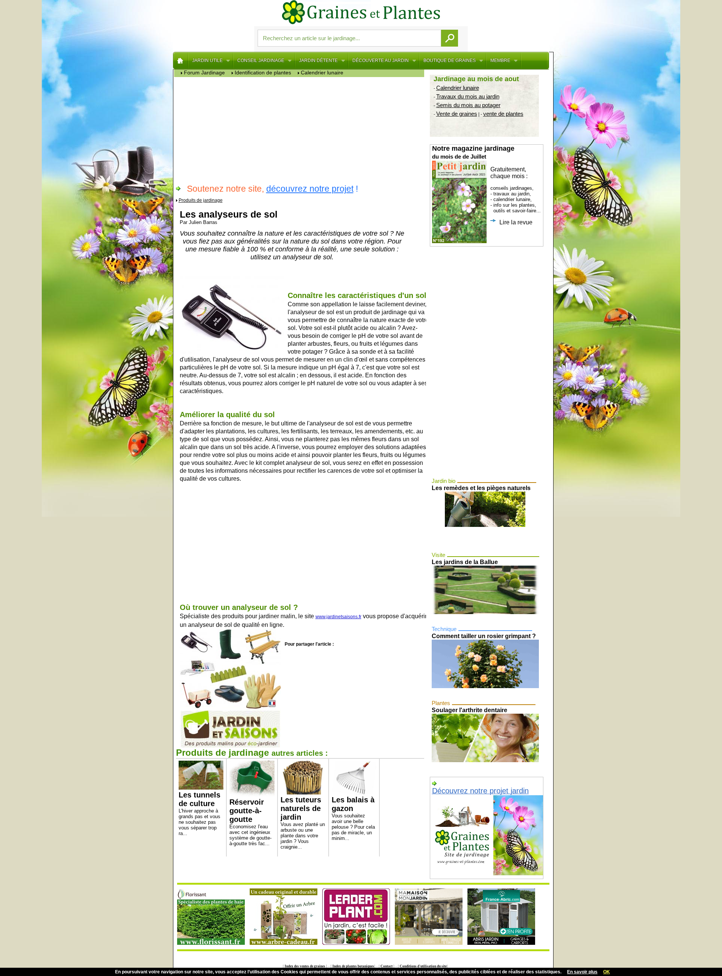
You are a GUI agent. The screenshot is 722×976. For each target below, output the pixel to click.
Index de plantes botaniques (353, 966)
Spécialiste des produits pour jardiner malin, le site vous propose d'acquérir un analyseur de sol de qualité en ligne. (303, 615)
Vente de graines (456, 113)
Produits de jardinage (201, 200)
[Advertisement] (301, 129)
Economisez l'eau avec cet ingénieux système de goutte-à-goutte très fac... (250, 822)
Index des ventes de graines (305, 966)
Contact (386, 966)
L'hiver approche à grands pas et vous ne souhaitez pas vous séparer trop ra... (199, 813)
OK (606, 971)
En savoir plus (582, 971)
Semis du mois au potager (468, 105)
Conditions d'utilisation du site (423, 966)
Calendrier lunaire (457, 88)
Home (180, 60)
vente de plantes (503, 113)
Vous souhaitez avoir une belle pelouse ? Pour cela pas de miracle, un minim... (353, 818)
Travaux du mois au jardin (467, 96)
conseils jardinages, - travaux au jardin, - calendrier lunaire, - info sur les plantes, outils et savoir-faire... (486, 185)
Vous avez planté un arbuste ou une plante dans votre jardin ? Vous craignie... (303, 823)
